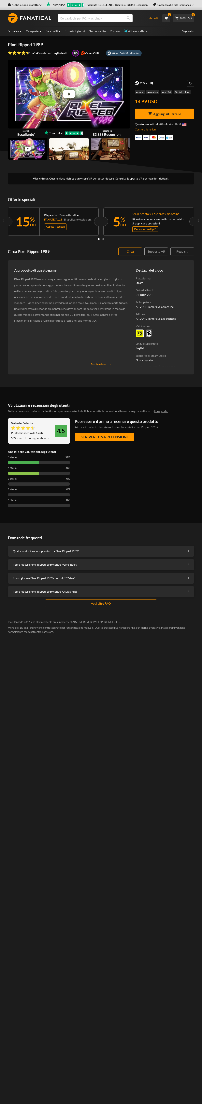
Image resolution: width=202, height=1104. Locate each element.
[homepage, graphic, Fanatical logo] (29, 18)
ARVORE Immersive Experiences (156, 318)
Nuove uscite (97, 31)
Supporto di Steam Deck (150, 355)
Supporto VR (156, 251)
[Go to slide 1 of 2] (98, 239)
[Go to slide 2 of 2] (103, 239)
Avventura (152, 92)
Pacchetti (52, 31)
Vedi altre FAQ (101, 603)
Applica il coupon (55, 226)
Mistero (115, 31)
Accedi (153, 18)
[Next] (198, 221)
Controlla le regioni (145, 129)
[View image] (28, 149)
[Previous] (4, 221)
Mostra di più (99, 364)
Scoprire (13, 31)
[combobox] (101, 18)
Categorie (32, 31)
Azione (139, 92)
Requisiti (182, 251)
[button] (25, 5)
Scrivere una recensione (105, 437)
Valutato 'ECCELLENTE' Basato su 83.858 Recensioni (117, 5)
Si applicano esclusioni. (78, 219)
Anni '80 (166, 92)
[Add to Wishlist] (190, 83)
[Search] (128, 18)
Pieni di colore (182, 92)
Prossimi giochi (75, 31)
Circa (130, 251)
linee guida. (161, 411)
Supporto (188, 31)
